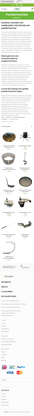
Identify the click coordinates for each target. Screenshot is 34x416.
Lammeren (4, 354)
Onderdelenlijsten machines (8, 341)
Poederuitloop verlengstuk (25, 235)
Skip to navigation (7, 1)
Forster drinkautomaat (19, 117)
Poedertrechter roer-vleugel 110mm (25, 168)
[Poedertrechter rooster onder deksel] (25, 181)
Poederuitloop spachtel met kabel (9, 235)
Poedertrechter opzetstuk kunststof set (8, 168)
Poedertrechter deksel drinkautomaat (9, 146)
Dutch (21, 1)
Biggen (3, 357)
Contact (3, 320)
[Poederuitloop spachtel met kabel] (9, 225)
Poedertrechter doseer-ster (25, 146)
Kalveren (8, 117)
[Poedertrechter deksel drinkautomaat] (9, 137)
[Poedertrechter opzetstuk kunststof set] (9, 159)
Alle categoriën (5, 349)
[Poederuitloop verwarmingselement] (9, 247)
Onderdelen (4, 119)
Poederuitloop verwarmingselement (9, 257)
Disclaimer (4, 326)
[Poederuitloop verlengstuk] (25, 225)
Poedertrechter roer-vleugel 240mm (9, 191)
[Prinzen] (25, 267)
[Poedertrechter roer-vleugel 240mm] (9, 181)
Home (2, 117)
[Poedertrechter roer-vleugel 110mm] (25, 159)
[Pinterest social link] (17, 5)
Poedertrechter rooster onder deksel (25, 190)
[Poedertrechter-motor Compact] (9, 203)
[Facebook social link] (12, 5)
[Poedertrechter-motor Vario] (25, 203)
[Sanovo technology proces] (9, 267)
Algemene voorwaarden (7, 339)
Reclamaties (4, 336)
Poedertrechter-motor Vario (25, 213)
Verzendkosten (5, 328)
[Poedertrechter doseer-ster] (25, 137)
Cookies (3, 323)
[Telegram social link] (21, 5)
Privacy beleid (4, 331)
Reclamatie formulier (6, 344)
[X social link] (14, 5)
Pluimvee (3, 360)
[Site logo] (17, 9)
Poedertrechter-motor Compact (9, 213)
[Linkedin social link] (19, 5)
